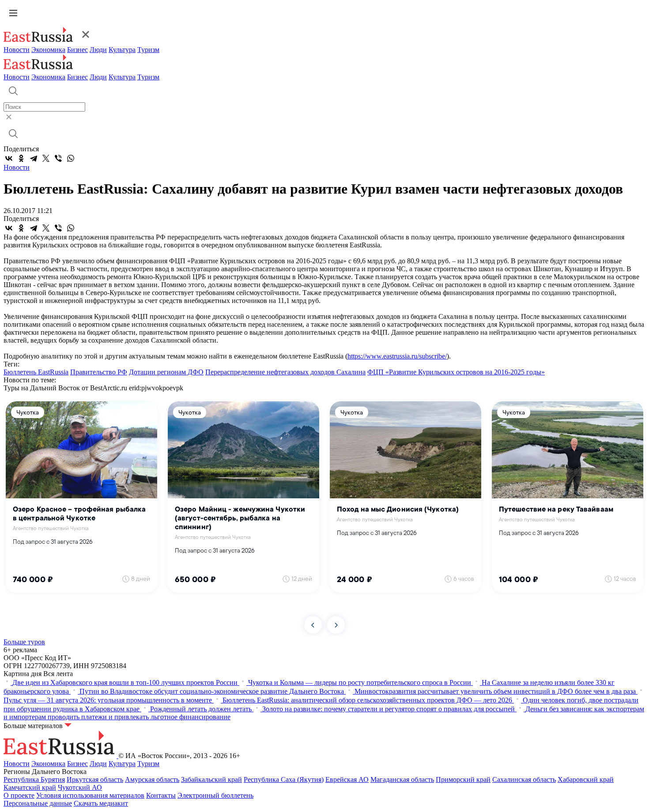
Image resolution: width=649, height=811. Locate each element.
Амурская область (152, 779)
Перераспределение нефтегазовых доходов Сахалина (285, 372)
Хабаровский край (586, 779)
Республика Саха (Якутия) (284, 779)
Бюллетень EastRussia (36, 372)
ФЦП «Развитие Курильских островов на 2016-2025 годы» (456, 372)
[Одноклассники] (21, 158)
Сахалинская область (524, 779)
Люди (98, 49)
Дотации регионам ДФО (166, 372)
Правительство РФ (98, 372)
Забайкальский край (211, 779)
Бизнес (77, 49)
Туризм (148, 49)
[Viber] (58, 158)
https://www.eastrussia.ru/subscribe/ (397, 356)
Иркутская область (95, 779)
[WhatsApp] (70, 158)
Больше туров (24, 642)
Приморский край (463, 779)
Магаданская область (402, 779)
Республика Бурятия (34, 779)
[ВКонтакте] (9, 158)
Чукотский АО (80, 787)
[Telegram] (33, 158)
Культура (122, 49)
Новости (17, 49)
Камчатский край (30, 787)
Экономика (48, 49)
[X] (46, 158)
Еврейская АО (347, 779)
